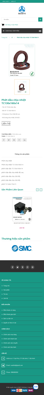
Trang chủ (6, 286)
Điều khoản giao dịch (9, 314)
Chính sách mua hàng (9, 334)
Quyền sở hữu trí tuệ (9, 323)
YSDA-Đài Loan (16, 134)
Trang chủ (4, 37)
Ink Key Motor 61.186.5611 (22, 223)
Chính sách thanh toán (10, 339)
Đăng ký (13, 1)
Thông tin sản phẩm (22, 154)
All (12, 37)
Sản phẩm (6, 290)
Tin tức (5, 294)
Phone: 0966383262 (12, 372)
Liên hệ (5, 298)
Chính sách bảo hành (9, 347)
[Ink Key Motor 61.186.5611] (22, 209)
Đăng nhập (6, 1)
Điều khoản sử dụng (9, 310)
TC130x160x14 (10, 136)
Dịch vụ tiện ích (8, 318)
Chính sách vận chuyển (10, 343)
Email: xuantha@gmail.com (14, 365)
